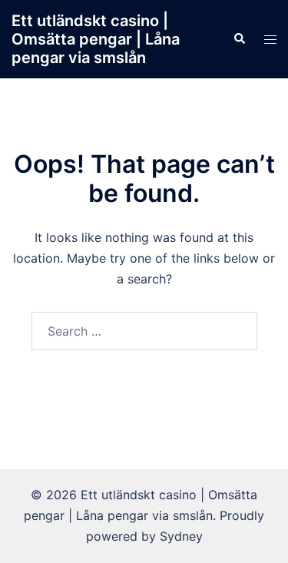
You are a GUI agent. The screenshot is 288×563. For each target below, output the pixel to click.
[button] (239, 39)
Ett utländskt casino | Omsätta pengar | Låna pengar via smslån (96, 39)
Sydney (181, 536)
